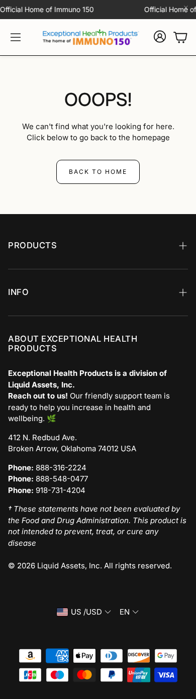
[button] (15, 37)
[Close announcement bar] (185, 7)
